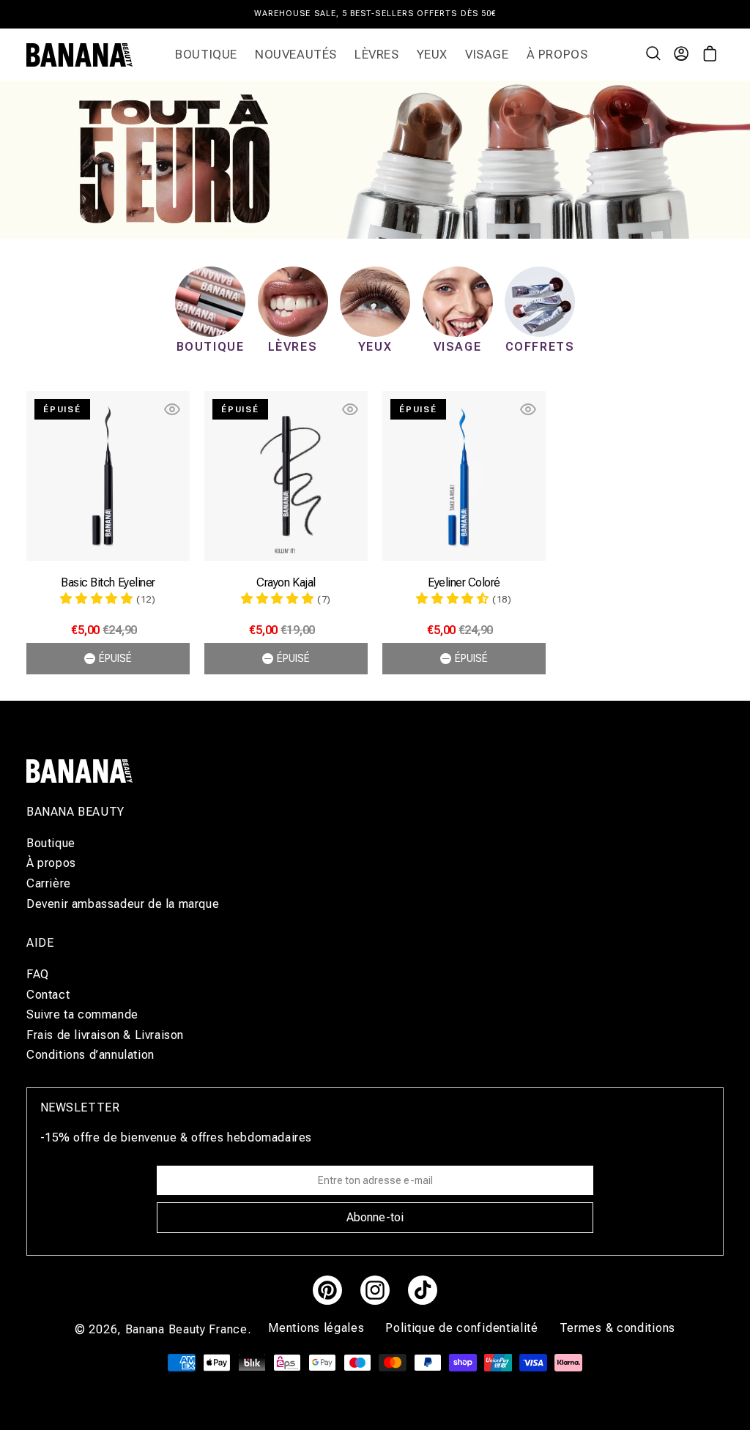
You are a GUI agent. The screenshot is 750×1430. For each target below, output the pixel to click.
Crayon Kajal (285, 582)
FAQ (37, 974)
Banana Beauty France (186, 1329)
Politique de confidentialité (463, 1328)
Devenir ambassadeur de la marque (122, 904)
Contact (48, 995)
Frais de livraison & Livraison (105, 1035)
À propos (51, 863)
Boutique (50, 843)
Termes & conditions (617, 1328)
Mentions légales (318, 1328)
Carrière (48, 883)
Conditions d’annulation (90, 1055)
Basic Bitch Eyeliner (108, 582)
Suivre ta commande (82, 1014)
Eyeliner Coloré (464, 582)
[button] (655, 55)
